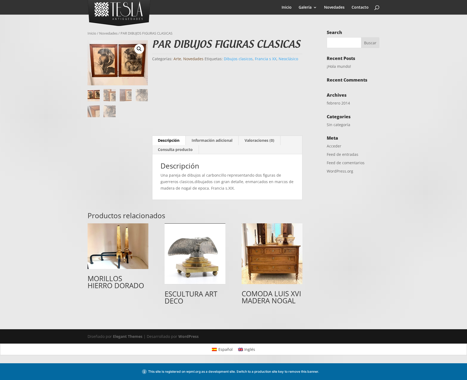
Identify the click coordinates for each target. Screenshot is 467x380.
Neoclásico (288, 58)
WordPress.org (340, 171)
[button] (139, 49)
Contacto (360, 7)
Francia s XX (265, 58)
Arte (177, 58)
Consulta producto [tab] (175, 149)
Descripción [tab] (168, 140)
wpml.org (193, 371)
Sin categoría (338, 124)
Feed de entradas (342, 154)
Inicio (287, 7)
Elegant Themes (127, 336)
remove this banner (303, 371)
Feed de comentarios (346, 162)
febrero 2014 (338, 103)
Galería (305, 7)
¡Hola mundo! (339, 66)
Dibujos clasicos (238, 58)
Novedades (334, 7)
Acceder (334, 146)
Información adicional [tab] (212, 140)
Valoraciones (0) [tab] (259, 140)
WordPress (188, 336)
